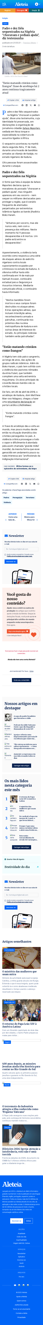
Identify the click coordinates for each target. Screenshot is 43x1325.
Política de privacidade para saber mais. (19, 556)
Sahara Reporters (31, 128)
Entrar (28, 1221)
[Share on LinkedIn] (27, 105)
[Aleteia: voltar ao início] (21, 4)
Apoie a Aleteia (21, 1297)
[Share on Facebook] (22, 105)
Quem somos (21, 1301)
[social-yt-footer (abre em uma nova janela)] (15, 1285)
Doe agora (20, 10)
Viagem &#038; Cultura (21, 1243)
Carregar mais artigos (21, 765)
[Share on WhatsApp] (39, 105)
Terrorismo (30, 497)
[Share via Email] (35, 105)
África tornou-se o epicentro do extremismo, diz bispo (20, 467)
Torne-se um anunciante (21, 1309)
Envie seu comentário (21, 680)
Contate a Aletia (21, 1313)
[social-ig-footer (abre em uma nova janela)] (28, 1285)
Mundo (7, 1085)
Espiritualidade (21, 1240)
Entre (31, 671)
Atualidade (21, 1233)
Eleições (8, 1127)
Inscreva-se (21, 1260)
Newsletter (22, 1253)
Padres (6, 497)
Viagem (7, 1042)
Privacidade (21, 1317)
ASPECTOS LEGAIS (21, 1305)
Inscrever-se (11, 561)
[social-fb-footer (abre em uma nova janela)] (19, 1285)
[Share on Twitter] (31, 105)
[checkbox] (5, 554)
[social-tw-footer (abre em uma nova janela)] (24, 1285)
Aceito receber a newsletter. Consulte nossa (20, 555)
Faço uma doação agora (16, 631)
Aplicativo (21, 1257)
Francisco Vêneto (29, 43)
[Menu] (7, 4)
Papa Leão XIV (10, 1002)
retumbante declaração (19, 401)
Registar (8, 10)
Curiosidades (9, 950)
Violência (7, 502)
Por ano (21, 1277)
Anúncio (21, 1266)
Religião (5, 18)
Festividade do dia (17, 867)
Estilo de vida (21, 1237)
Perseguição (17, 497)
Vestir (21, 1263)
